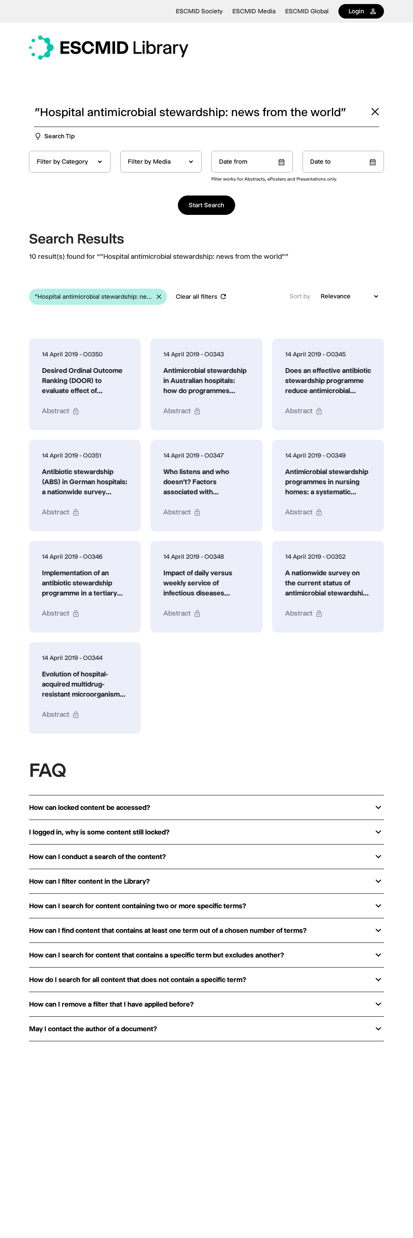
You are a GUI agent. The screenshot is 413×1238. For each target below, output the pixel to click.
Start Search (206, 205)
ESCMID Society (199, 11)
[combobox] (70, 162)
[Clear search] (375, 112)
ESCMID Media (253, 11)
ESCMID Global (307, 11)
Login (356, 11)
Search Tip (59, 136)
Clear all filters (196, 296)
